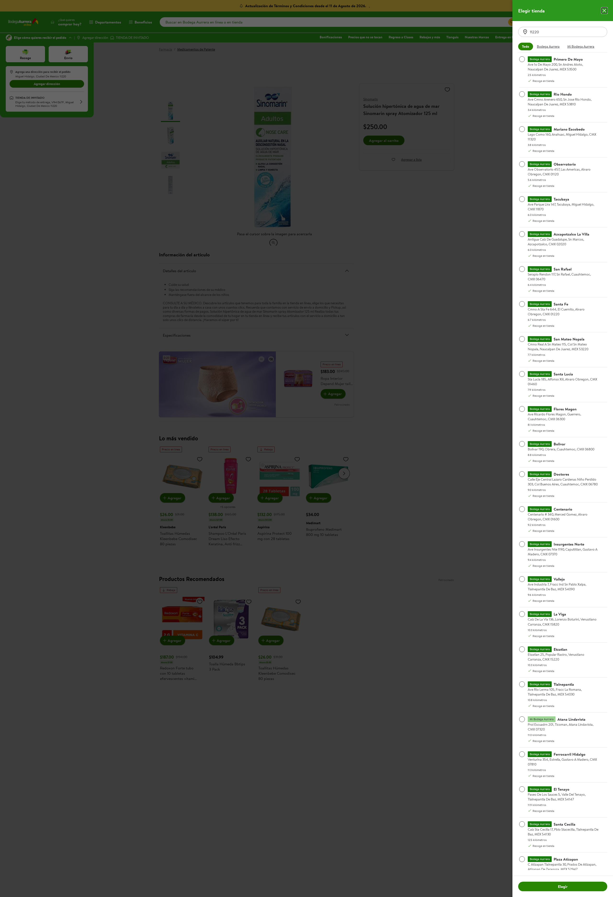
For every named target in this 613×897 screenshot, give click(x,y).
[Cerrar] (604, 10)
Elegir (563, 886)
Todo (525, 46)
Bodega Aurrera (548, 46)
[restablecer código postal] (525, 32)
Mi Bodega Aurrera (580, 46)
